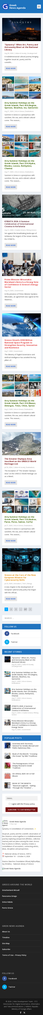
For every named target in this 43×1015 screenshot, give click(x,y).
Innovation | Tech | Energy (23, 584)
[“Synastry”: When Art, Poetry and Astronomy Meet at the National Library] (21, 29)
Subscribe (6, 949)
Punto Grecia (7, 908)
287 (25, 609)
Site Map (6, 943)
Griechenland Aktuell (10, 890)
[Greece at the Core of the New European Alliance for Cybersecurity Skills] (21, 559)
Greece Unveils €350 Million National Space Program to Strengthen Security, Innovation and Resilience (21, 344)
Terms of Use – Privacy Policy (14, 955)
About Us (6, 931)
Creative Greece (20, 230)
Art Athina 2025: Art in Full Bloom (23, 775)
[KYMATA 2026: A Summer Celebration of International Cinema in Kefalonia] (21, 206)
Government (19, 291)
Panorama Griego (9, 896)
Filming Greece (31, 230)
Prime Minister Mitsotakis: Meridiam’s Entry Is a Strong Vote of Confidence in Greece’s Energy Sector (21, 283)
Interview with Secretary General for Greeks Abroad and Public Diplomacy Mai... (25, 745)
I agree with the (23, 804)
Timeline (5, 937)
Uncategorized (32, 53)
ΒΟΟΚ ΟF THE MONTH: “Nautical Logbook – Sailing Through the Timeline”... (23, 785)
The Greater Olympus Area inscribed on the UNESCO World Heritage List (20, 461)
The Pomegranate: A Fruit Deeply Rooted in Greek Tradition (23, 765)
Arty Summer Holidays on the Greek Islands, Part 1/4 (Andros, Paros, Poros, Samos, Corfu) (21, 519)
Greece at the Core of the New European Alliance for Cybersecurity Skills (20, 577)
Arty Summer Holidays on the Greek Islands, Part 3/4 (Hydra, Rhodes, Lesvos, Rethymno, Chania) (20, 165)
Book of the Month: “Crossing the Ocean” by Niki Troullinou (24, 755)
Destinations (29, 111)
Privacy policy (29, 804)
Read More (11, 68)
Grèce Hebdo (7, 902)
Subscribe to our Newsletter (21, 810)
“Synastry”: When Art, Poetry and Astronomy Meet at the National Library (21, 47)
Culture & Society (20, 53)
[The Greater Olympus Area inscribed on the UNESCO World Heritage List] (21, 443)
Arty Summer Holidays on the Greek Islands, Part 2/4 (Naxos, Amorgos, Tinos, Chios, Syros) (20, 403)
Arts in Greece (19, 111)
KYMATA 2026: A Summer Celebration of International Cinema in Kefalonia (19, 224)
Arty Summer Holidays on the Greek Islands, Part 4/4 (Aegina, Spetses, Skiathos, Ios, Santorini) (21, 105)
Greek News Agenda (17, 821)
